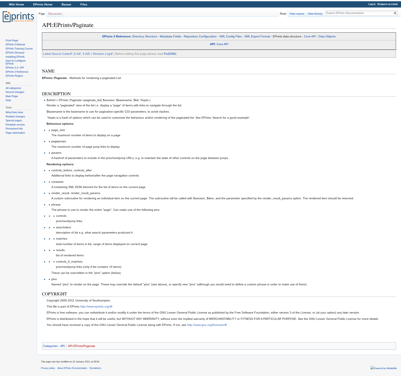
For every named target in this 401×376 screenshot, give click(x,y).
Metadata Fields (170, 36)
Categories (50, 346)
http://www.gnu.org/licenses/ (205, 324)
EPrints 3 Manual (15, 44)
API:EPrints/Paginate (81, 346)
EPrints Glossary (15, 52)
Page (42, 13)
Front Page (12, 40)
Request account (387, 4)
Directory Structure (144, 36)
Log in (372, 4)
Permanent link (14, 128)
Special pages (14, 120)
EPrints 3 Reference (116, 36)
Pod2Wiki (170, 53)
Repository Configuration (200, 36)
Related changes (15, 116)
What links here (14, 112)
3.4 (76, 53)
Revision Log (101, 53)
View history (315, 13)
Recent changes (15, 92)
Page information (15, 132)
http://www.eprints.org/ (95, 306)
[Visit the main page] (18, 16)
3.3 (84, 53)
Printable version (15, 124)
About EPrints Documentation (72, 368)
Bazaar (66, 4)
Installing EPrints (15, 56)
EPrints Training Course (19, 48)
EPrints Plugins (14, 75)
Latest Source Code (56, 53)
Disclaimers (95, 368)
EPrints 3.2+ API (15, 67)
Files (83, 4)
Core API (310, 36)
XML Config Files (230, 36)
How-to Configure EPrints (16, 62)
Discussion (55, 13)
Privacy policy (48, 368)
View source (296, 13)
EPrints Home (42, 4)
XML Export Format (257, 36)
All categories (13, 88)
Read (283, 13)
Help (8, 100)
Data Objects (327, 36)
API (212, 44)
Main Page (12, 96)
